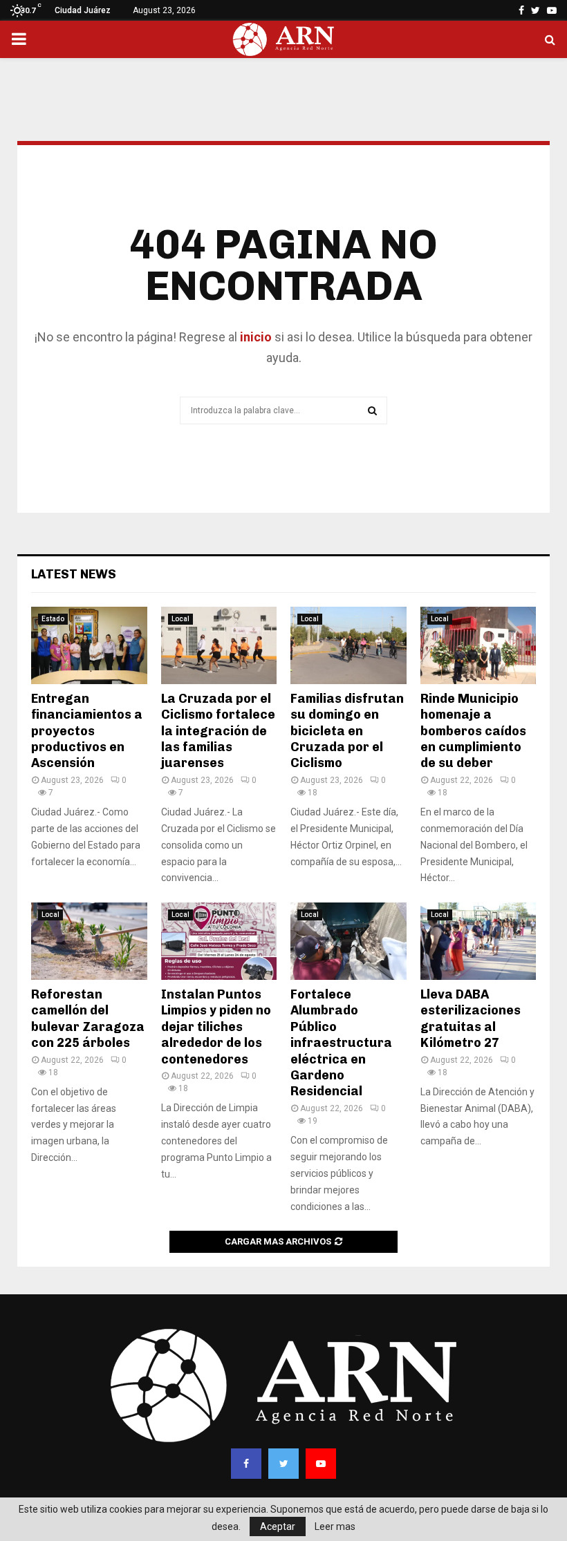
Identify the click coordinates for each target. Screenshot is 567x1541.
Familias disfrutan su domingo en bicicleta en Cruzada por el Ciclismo (347, 731)
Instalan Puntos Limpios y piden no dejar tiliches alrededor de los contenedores (216, 1027)
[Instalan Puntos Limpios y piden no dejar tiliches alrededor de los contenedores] (219, 941)
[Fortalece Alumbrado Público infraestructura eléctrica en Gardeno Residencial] (348, 941)
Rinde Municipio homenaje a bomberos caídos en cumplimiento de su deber (473, 731)
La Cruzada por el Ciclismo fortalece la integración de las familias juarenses (218, 731)
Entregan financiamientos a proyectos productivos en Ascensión (86, 731)
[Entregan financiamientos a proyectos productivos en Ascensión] (89, 645)
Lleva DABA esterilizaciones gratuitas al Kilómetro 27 (470, 1018)
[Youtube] (321, 1463)
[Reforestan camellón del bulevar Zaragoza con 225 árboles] (89, 941)
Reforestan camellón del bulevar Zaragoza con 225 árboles (88, 1018)
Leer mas (335, 1526)
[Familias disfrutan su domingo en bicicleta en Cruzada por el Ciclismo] (348, 645)
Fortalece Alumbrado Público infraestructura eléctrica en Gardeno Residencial (341, 1043)
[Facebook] (246, 1463)
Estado (52, 619)
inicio (254, 337)
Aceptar (277, 1526)
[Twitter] (283, 1463)
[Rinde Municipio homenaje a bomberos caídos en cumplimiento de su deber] (478, 645)
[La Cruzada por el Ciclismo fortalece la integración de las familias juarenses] (219, 645)
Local (180, 619)
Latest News (73, 574)
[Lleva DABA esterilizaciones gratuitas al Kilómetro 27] (478, 941)
